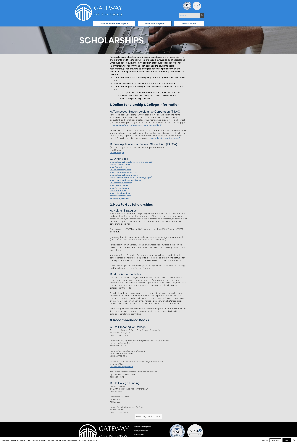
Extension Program (142, 426)
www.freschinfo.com (119, 188)
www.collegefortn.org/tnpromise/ (165, 138)
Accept (286, 440)
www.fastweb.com (118, 167)
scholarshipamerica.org (120, 195)
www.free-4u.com (118, 190)
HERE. (118, 231)
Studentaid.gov (117, 152)
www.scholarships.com (120, 164)
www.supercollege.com (120, 169)
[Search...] (202, 15)
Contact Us (139, 434)
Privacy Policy (92, 440)
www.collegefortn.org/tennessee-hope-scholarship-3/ (136, 125)
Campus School (141, 430)
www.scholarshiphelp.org (121, 182)
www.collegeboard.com (120, 193)
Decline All (275, 440)
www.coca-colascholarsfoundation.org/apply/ (131, 177)
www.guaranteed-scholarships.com (126, 180)
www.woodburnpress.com (121, 366)
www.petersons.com (119, 185)
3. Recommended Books (129, 320)
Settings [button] (265, 440)
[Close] (294, 440)
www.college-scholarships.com (124, 175)
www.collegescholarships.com (123, 172)
